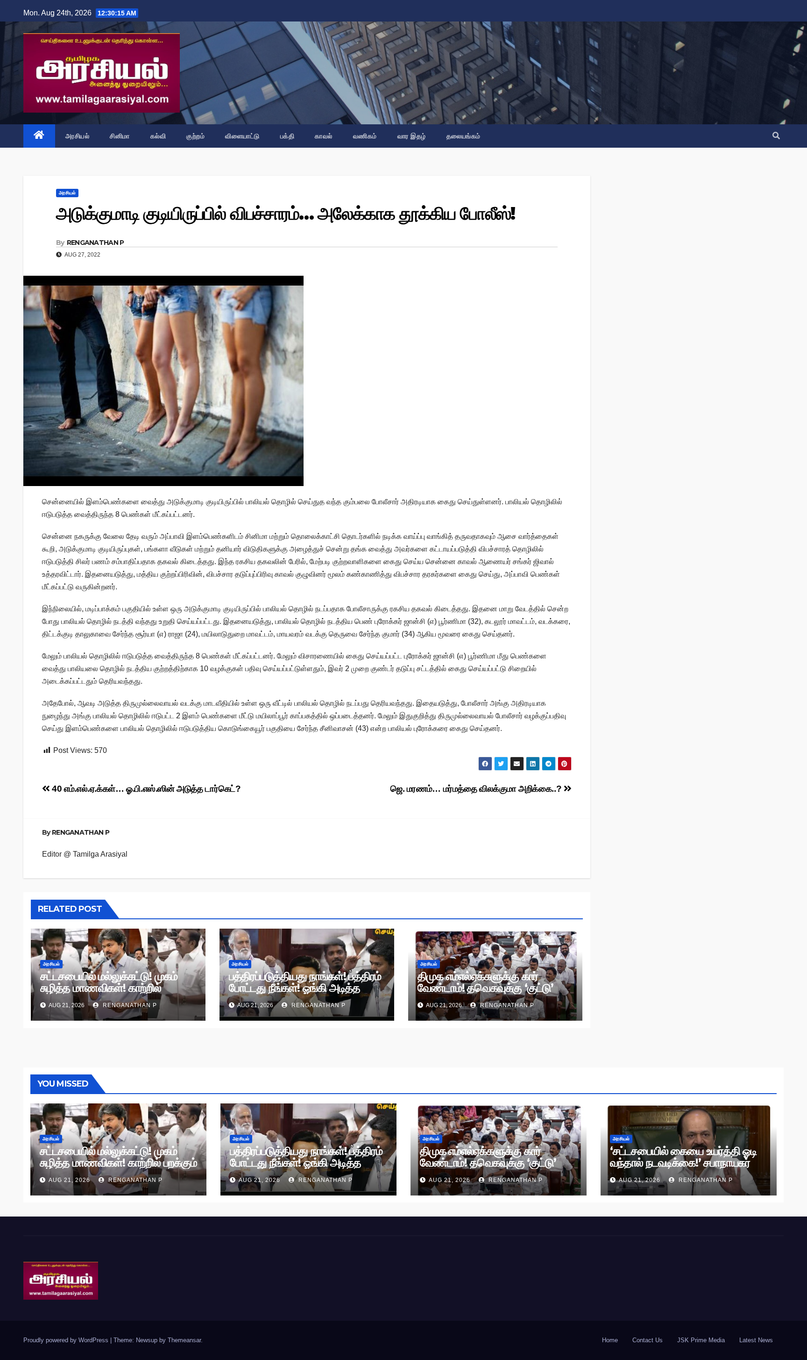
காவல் (324, 136)
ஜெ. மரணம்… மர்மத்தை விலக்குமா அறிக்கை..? (477, 789)
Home (610, 1340)
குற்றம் (195, 136)
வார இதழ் (411, 136)
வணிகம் (365, 136)
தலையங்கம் (463, 136)
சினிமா (120, 136)
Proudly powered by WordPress (66, 1340)
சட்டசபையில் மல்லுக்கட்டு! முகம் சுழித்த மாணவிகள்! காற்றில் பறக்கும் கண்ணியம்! (108, 987)
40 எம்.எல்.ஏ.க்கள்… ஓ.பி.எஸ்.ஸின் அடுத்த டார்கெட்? (145, 789)
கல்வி (158, 136)
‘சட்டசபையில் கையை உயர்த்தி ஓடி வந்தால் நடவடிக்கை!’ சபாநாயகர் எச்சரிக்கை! (683, 1162)
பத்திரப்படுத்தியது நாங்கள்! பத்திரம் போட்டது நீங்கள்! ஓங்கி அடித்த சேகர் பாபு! (305, 987)
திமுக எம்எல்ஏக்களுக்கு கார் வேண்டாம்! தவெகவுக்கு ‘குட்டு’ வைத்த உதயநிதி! (485, 987)
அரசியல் (77, 136)
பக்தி (287, 136)
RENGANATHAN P (95, 242)
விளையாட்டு (242, 136)
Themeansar (184, 1340)
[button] (776, 136)
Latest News (756, 1340)
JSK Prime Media (701, 1340)
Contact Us (647, 1340)
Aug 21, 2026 (69, 1180)
